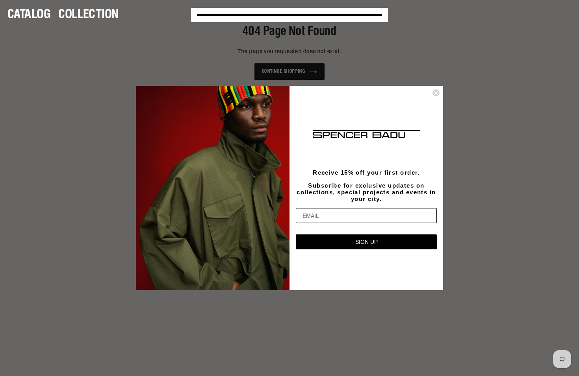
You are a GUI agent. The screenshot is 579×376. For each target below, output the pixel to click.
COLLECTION (89, 15)
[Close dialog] (436, 93)
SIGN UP (366, 242)
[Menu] (289, 15)
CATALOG (29, 15)
